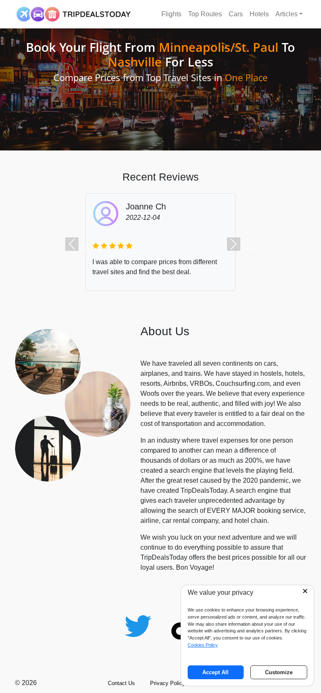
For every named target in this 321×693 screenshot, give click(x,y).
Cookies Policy (203, 644)
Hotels (259, 14)
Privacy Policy (167, 683)
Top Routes (205, 14)
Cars (236, 14)
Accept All (215, 672)
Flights (171, 14)
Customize (279, 672)
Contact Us (121, 683)
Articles (286, 14)
